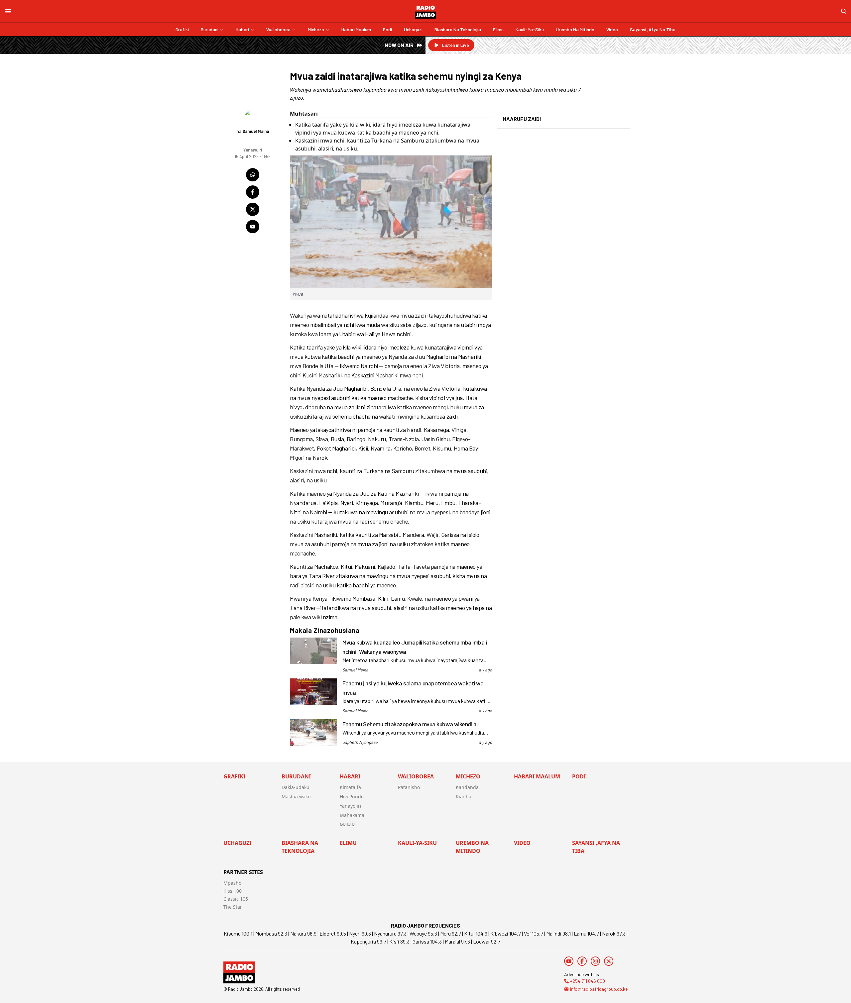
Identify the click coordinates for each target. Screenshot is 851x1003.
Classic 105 (235, 899)
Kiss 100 (232, 891)
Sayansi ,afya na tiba (652, 29)
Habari (242, 29)
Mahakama (352, 815)
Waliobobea (278, 29)
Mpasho (232, 883)
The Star (232, 907)
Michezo (316, 29)
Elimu (498, 29)
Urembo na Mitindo (575, 29)
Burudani (209, 29)
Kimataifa (350, 787)
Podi (387, 29)
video (612, 29)
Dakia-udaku (295, 787)
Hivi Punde (352, 796)
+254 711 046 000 (587, 981)
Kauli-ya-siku (530, 29)
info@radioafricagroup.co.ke (599, 989)
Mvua (298, 294)
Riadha (463, 796)
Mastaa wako (296, 796)
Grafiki (182, 29)
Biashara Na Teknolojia (457, 29)
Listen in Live (455, 45)
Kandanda (467, 787)
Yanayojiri (350, 806)
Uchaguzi (413, 29)
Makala (348, 824)
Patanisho (409, 787)
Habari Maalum (356, 29)
